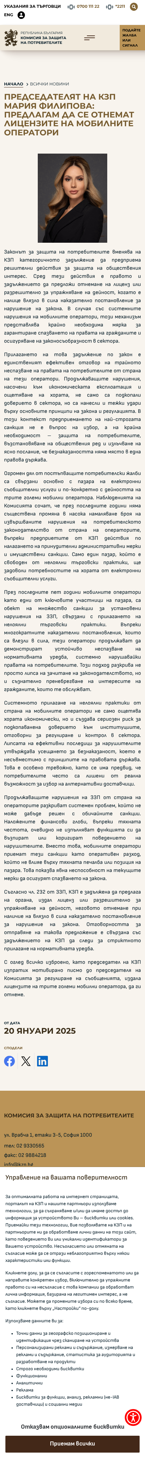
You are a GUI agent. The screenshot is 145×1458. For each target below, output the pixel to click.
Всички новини (49, 84)
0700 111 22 (88, 6)
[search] (133, 7)
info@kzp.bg (18, 1165)
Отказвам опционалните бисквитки (72, 1427)
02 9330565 (30, 1146)
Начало (13, 84)
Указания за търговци (32, 6)
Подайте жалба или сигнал (131, 38)
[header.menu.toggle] (89, 38)
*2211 (120, 6)
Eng (8, 15)
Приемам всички (72, 1444)
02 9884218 (32, 1155)
